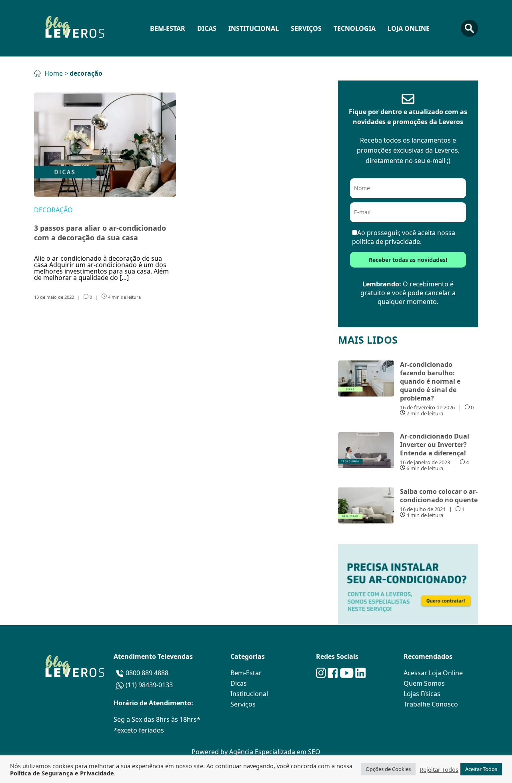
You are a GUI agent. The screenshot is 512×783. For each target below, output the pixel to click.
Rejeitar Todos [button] (439, 769)
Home (53, 73)
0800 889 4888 (147, 672)
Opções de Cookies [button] (388, 769)
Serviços (306, 28)
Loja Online (409, 28)
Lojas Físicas (422, 693)
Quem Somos (424, 683)
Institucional (253, 28)
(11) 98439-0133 (149, 684)
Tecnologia (355, 28)
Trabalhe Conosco (431, 704)
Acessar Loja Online (433, 672)
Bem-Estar (167, 28)
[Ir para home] (74, 28)
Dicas (206, 28)
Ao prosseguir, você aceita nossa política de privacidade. (403, 237)
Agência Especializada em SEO (274, 751)
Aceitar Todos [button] (481, 769)
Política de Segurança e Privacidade (62, 773)
